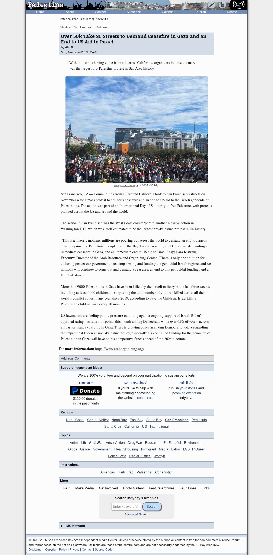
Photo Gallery (133, 488)
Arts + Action (115, 443)
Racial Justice (140, 456)
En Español (172, 443)
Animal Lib (78, 443)
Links (206, 488)
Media (163, 449)
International (159, 426)
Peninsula (199, 420)
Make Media (84, 488)
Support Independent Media (81, 367)
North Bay (119, 420)
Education (152, 443)
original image (126, 185)
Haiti (121, 472)
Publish (201, 12)
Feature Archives (161, 488)
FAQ (66, 488)
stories (188, 388)
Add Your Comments (75, 358)
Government (102, 449)
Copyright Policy (56, 549)
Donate (232, 12)
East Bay (136, 420)
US (144, 426)
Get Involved (108, 488)
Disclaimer (36, 549)
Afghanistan (163, 472)
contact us (144, 398)
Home (40, 12)
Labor (175, 449)
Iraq (131, 472)
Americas (107, 472)
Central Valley (98, 420)
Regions (67, 412)
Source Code (104, 549)
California (131, 426)
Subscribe (134, 12)
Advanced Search (136, 514)
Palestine (65, 27)
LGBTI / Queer (194, 449)
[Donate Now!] (86, 391)
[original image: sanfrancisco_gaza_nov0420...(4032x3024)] (136, 129)
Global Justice (79, 449)
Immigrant (148, 449)
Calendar (168, 12)
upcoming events (183, 393)
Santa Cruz (112, 426)
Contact (100, 12)
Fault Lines (188, 488)
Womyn (159, 456)
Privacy (74, 549)
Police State (117, 456)
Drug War (135, 443)
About (70, 12)
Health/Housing (126, 449)
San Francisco (83, 27)
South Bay (154, 420)
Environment (193, 443)
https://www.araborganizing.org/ (119, 348)
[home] (65, 5)
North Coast (75, 420)
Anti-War (102, 27)
